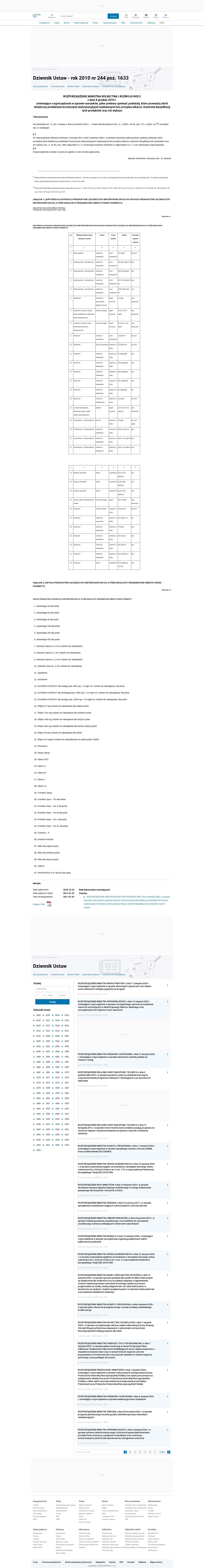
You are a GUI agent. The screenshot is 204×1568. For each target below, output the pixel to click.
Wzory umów (153, 1542)
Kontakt (130, 1562)
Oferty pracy (152, 1550)
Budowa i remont (154, 1513)
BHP (57, 1516)
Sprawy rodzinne (85, 1505)
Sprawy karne (84, 1508)
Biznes (67, 23)
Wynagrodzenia (62, 1508)
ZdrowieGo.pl (153, 1533)
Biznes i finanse (108, 1505)
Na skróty (152, 1529)
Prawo (95, 23)
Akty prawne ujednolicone (88, 1544)
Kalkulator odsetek (109, 1542)
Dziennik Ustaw (51, 69)
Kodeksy (82, 1547)
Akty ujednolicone (40, 86)
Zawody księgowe (39, 1516)
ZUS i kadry (37, 1513)
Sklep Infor (83, 1519)
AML (126, 1519)
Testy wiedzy (60, 1553)
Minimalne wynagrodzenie (134, 1536)
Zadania (36, 1539)
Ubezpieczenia (61, 1511)
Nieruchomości (136, 23)
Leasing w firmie (108, 1516)
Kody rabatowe (153, 1539)
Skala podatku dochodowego (136, 1547)
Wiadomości (152, 1505)
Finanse (151, 1511)
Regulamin (100, 1562)
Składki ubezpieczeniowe (134, 1539)
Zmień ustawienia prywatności (78, 1562)
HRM (58, 1519)
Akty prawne (84, 1529)
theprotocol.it (153, 1547)
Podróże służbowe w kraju (134, 1533)
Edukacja (151, 23)
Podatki (35, 1505)
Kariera (112, 1562)
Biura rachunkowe (132, 1501)
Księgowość (44, 23)
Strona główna (38, 69)
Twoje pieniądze (110, 23)
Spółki (104, 1508)
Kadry (56, 23)
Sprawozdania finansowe (134, 1516)
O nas (35, 1562)
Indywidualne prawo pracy (65, 1505)
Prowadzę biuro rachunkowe (135, 1508)
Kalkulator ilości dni (109, 1536)
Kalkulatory (106, 1529)
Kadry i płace (38, 1544)
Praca (81, 1516)
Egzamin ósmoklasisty (64, 1550)
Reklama (142, 1562)
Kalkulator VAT (107, 1539)
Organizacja (37, 1533)
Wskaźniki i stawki (132, 1529)
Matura (58, 1547)
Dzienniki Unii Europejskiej (113, 86)
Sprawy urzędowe (85, 1513)
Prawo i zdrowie (85, 1522)
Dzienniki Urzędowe (90, 86)
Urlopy (58, 1513)
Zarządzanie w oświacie (65, 1544)
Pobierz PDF (39, 904)
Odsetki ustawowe (132, 1544)
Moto (123, 23)
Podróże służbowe (132, 1542)
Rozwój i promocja (40, 1542)
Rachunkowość (38, 1508)
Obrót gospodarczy (40, 1511)
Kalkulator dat (107, 1533)
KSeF (162, 23)
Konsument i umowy (86, 1511)
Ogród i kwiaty (153, 1516)
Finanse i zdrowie (108, 1519)
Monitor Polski (73, 86)
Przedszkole (60, 1533)
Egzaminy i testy (62, 1542)
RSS (121, 1562)
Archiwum (151, 1536)
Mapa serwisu (156, 1562)
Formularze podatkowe (156, 1544)
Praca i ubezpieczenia (110, 1511)
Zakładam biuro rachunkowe (135, 1505)
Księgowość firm (40, 1501)
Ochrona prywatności (51, 1562)
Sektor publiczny (81, 23)
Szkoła (58, 1536)
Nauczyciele (60, 1539)
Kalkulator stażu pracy (110, 1544)
